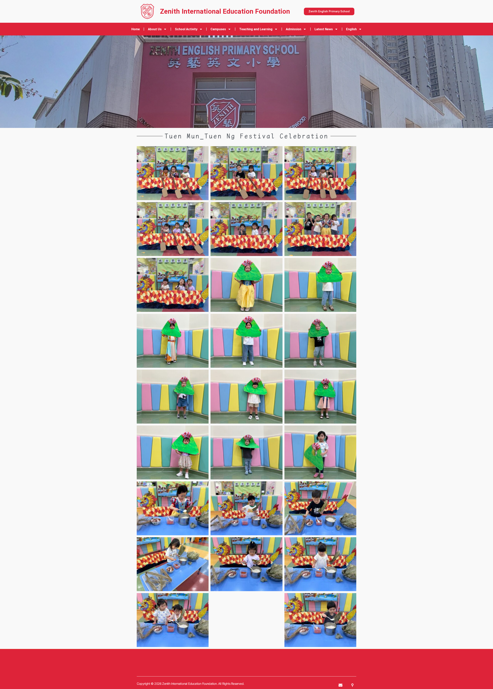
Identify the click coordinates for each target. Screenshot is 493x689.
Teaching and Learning (255, 29)
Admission (293, 29)
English (351, 29)
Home (135, 29)
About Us (155, 29)
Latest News (323, 29)
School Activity (186, 29)
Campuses (218, 29)
